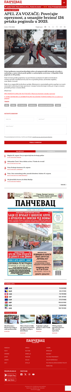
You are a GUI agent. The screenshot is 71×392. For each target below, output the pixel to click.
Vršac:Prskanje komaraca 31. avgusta (57, 7)
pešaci (13, 105)
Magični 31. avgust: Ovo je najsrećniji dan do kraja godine (25, 155)
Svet (5, 363)
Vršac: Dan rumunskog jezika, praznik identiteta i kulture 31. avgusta (29, 173)
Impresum (49, 350)
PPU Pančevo (22, 105)
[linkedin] (65, 27)
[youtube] (33, 374)
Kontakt (48, 353)
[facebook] (45, 27)
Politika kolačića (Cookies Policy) (56, 363)
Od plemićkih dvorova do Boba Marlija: (20, 179)
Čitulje (27, 363)
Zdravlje (28, 353)
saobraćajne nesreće (46, 105)
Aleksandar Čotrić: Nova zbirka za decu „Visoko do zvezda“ (19, 7)
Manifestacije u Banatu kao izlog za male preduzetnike (10, 327)
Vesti (6, 350)
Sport (6, 356)
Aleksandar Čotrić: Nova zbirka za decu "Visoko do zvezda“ (26, 161)
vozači (58, 105)
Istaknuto (51, 151)
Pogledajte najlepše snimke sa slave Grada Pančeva (43, 327)
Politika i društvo (11, 10)
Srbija (27, 347)
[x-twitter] (25, 374)
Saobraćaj (32, 105)
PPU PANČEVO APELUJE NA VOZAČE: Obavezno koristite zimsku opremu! (29, 94)
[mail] (61, 27)
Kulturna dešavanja (21, 175)
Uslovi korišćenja (51, 359)
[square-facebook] (21, 374)
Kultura (18, 163)
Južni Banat (19, 169)
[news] (11, 319)
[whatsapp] (53, 27)
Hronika (6, 353)
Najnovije (20, 151)
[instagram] (29, 374)
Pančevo (18, 181)
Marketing (49, 366)
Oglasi (27, 359)
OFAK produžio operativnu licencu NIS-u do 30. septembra (58, 328)
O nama (48, 347)
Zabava (6, 359)
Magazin (19, 157)
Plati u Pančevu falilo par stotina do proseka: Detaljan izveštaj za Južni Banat (27, 328)
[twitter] (49, 27)
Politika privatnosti (52, 356)
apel (6, 105)
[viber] (57, 27)
